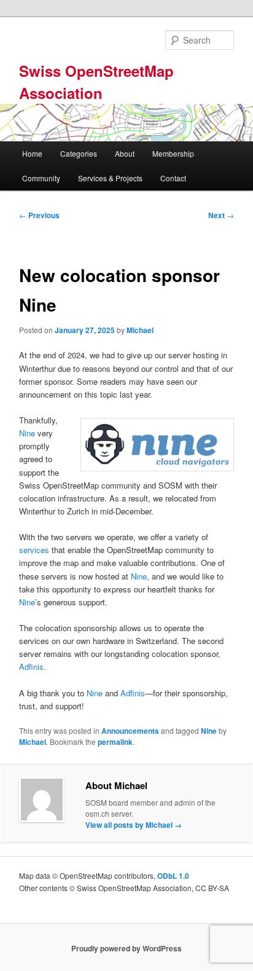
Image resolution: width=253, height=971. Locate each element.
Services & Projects (110, 178)
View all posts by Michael (133, 824)
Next (221, 215)
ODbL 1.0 (173, 875)
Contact (173, 178)
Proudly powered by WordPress (126, 948)
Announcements (130, 730)
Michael (140, 330)
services (34, 550)
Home (32, 153)
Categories (78, 153)
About (124, 153)
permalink (115, 741)
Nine (27, 433)
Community (41, 178)
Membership (173, 153)
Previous (39, 215)
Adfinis (31, 666)
